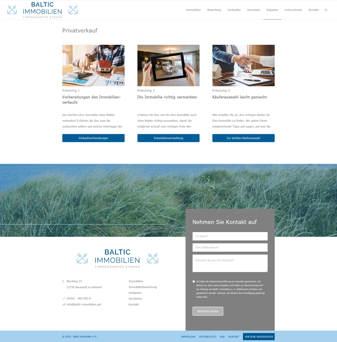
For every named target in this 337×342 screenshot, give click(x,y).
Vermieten (135, 298)
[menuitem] (193, 9)
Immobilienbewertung (143, 287)
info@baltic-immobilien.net (84, 304)
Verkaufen (135, 293)
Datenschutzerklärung (220, 281)
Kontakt (134, 304)
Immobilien (136, 281)
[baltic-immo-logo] (43, 9)
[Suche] (326, 9)
